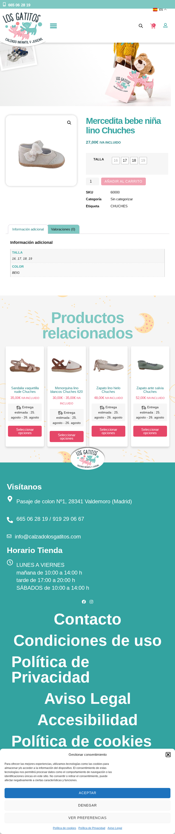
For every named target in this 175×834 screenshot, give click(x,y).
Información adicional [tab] (28, 229)
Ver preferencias (87, 818)
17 (19, 258)
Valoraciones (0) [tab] (63, 229)
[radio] (115, 160)
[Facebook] (84, 602)
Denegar (87, 805)
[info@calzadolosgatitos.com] (9, 536)
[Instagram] (91, 602)
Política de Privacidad (91, 828)
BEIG (16, 272)
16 (14, 258)
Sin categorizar (122, 199)
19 (30, 258)
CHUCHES (119, 206)
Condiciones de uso (87, 640)
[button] (168, 754)
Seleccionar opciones (25, 431)
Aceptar (87, 793)
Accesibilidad (87, 719)
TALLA (98, 159)
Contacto (87, 619)
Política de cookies (64, 828)
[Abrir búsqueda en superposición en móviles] (141, 26)
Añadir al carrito (123, 181)
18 (25, 258)
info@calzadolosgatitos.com (48, 536)
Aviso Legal (115, 828)
